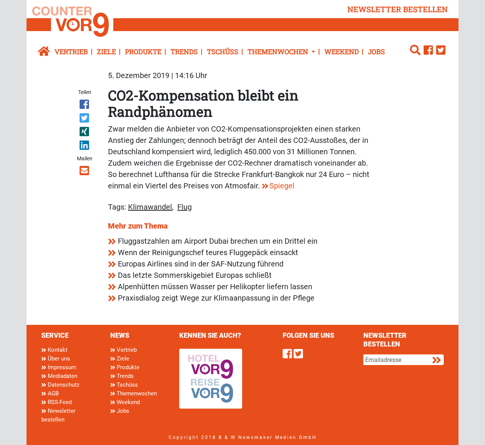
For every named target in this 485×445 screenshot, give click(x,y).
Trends (184, 51)
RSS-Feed (59, 402)
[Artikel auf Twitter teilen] (85, 119)
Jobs (376, 51)
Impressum (61, 367)
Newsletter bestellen (58, 415)
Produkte (143, 51)
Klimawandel (150, 207)
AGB (52, 393)
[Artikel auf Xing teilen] (85, 133)
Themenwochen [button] (278, 51)
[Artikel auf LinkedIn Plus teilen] (85, 147)
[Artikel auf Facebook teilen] (85, 106)
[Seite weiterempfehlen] (85, 172)
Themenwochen (136, 393)
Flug (184, 207)
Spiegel (281, 185)
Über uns (58, 358)
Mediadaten (61, 376)
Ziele (106, 51)
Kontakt (56, 349)
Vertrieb (71, 51)
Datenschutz (62, 384)
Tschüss (222, 51)
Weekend (341, 51)
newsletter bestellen (397, 9)
